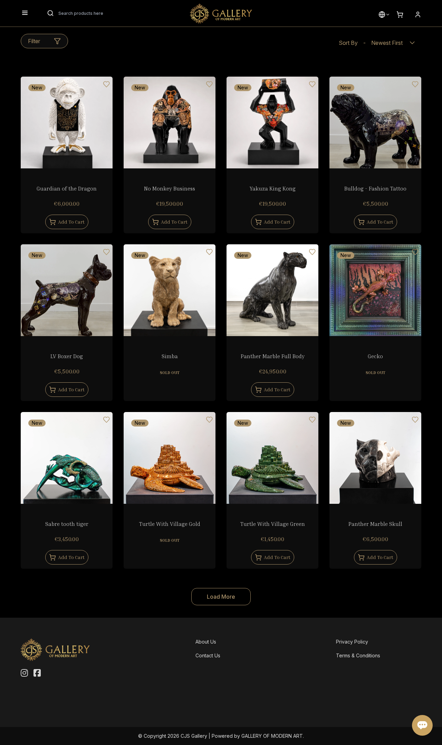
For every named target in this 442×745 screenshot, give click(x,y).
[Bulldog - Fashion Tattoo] (375, 122)
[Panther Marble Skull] (375, 458)
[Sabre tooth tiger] (67, 458)
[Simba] (169, 290)
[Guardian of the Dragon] (67, 122)
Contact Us (207, 655)
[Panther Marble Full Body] (272, 290)
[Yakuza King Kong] (272, 122)
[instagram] (24, 673)
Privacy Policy (352, 642)
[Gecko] (375, 290)
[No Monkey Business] (169, 122)
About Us (205, 642)
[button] (381, 14)
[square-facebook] (37, 673)
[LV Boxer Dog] (67, 290)
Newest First (371, 42)
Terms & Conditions (358, 655)
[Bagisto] (221, 13)
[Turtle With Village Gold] (169, 458)
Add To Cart (71, 222)
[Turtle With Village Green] (272, 458)
